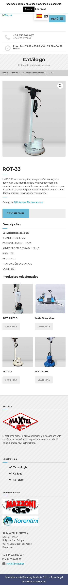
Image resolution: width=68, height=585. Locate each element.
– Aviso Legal (56, 577)
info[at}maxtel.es (15, 563)
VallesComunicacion (35, 581)
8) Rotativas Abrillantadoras (28, 202)
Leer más (11, 326)
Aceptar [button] (29, 9)
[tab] (15, 213)
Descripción (15, 213)
